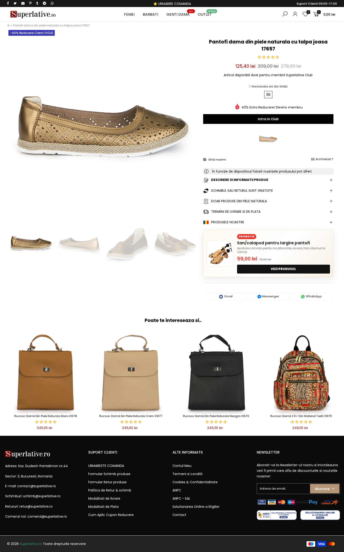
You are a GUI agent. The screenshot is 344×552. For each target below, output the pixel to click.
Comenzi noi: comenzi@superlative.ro (36, 516)
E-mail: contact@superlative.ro (30, 486)
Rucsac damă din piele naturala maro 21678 (45, 416)
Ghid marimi (217, 160)
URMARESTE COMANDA (106, 465)
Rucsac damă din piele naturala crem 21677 (130, 416)
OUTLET (207, 13)
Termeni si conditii (187, 474)
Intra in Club (268, 119)
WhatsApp (313, 296)
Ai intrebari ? (324, 159)
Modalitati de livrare (104, 498)
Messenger (270, 296)
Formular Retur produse (107, 482)
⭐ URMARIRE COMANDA (172, 3)
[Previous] (14, 128)
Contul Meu (181, 465)
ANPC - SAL (181, 498)
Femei (129, 14)
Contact (179, 514)
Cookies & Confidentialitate (195, 482)
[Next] (191, 128)
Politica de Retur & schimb (109, 490)
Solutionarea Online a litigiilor (196, 506)
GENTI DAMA (179, 13)
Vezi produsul (283, 269)
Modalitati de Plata (103, 506)
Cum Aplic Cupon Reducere (111, 514)
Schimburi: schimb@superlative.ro (33, 496)
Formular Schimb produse (109, 474)
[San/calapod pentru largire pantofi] (220, 253)
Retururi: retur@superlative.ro (29, 506)
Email (228, 296)
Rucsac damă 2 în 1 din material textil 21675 (301, 416)
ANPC (176, 490)
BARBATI (150, 14)
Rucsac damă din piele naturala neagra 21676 (216, 416)
